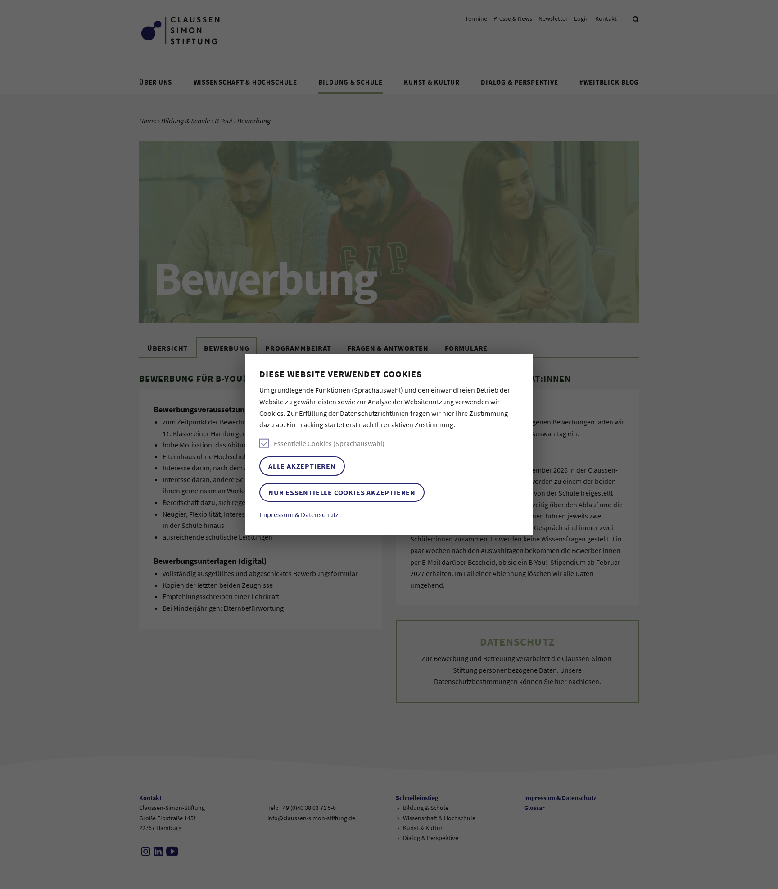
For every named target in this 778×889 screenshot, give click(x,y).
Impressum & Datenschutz (299, 514)
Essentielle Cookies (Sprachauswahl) (329, 443)
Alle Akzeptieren (302, 465)
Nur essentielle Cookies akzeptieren (342, 492)
